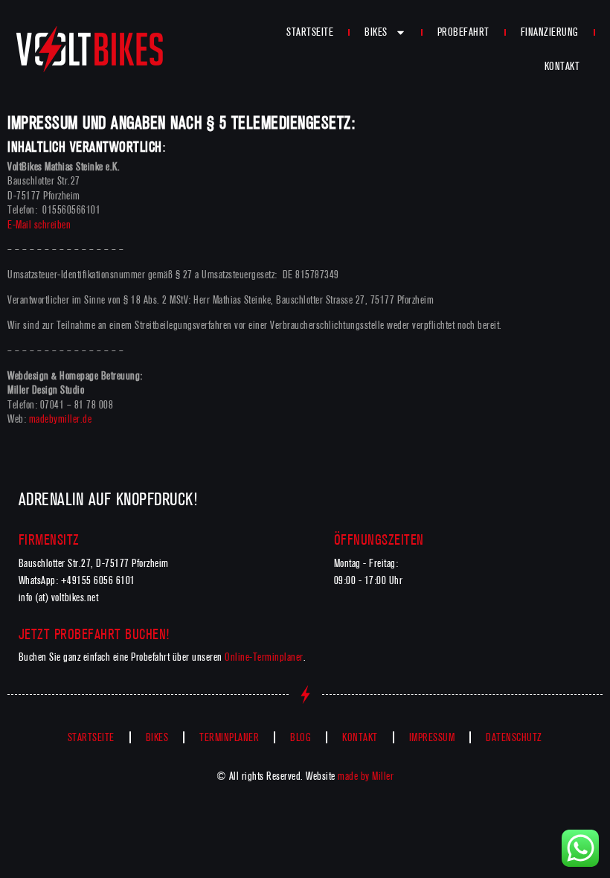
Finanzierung (550, 32)
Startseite (309, 32)
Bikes (376, 32)
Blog (300, 737)
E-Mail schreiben (39, 224)
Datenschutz (514, 737)
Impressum (432, 737)
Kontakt (562, 66)
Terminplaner (229, 737)
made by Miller (366, 776)
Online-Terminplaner (264, 657)
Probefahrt (463, 32)
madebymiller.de (60, 419)
